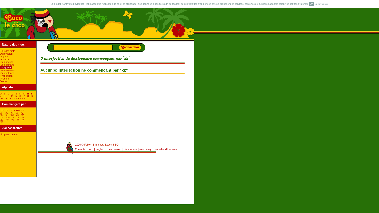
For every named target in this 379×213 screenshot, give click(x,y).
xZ (1, 122)
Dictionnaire (130, 149)
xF (1, 113)
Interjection (6, 67)
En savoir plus (321, 4)
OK (311, 4)
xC (11, 110)
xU (1, 120)
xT (23, 117)
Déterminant (7, 65)
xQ (7, 117)
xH (12, 113)
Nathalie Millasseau (166, 149)
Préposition (6, 76)
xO (22, 115)
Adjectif (4, 56)
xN (17, 115)
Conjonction (6, 62)
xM (12, 115)
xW (12, 120)
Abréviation (6, 53)
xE (22, 110)
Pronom (4, 78)
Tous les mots (7, 51)
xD (17, 110)
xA (1, 110)
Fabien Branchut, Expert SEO (101, 144)
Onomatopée (7, 73)
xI (17, 113)
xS (17, 117)
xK (1, 115)
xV (7, 120)
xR (12, 117)
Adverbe (4, 59)
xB (6, 110)
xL (7, 115)
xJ (22, 113)
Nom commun (7, 70)
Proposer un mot (9, 134)
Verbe (3, 81)
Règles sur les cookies (109, 149)
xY (23, 120)
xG (7, 113)
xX (18, 120)
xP (1, 117)
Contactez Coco (84, 149)
